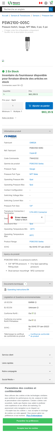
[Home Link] (17, 3)
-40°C (32, 229)
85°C (32, 235)
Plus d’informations (34, 416)
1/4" (31, 206)
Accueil (5, 15)
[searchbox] (25, 9)
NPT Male (34, 174)
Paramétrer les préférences (27, 421)
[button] (3, 3)
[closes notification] (42, 217)
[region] (27, 408)
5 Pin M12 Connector (38, 212)
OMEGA (33, 143)
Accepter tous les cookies (27, 428)
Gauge (32, 169)
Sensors (36, 15)
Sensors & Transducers (20, 15)
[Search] (51, 9)
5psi (31, 185)
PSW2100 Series (36, 164)
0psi (31, 179)
